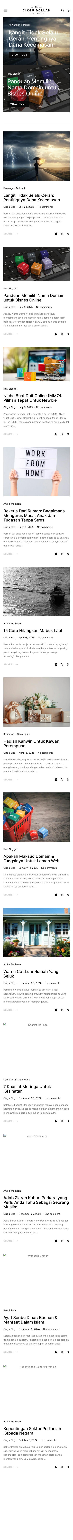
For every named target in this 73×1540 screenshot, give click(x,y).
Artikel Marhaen (12, 503)
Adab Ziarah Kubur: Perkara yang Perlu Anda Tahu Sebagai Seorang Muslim (36, 1202)
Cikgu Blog (9, 206)
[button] (68, 10)
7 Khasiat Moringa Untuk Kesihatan (27, 1089)
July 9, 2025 (26, 307)
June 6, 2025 (26, 527)
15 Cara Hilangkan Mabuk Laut (32, 630)
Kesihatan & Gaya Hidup (16, 734)
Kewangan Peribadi (19, 24)
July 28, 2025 (26, 206)
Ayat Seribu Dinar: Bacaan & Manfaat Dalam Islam (30, 1320)
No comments (45, 206)
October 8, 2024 (28, 1440)
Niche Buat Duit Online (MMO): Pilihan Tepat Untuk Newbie (32, 398)
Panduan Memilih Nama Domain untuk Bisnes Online (33, 87)
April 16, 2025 (26, 752)
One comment (52, 1213)
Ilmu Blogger (14, 73)
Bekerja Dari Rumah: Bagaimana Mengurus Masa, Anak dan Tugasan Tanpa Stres (34, 515)
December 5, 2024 (29, 1329)
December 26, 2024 (30, 1213)
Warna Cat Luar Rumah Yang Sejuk (30, 974)
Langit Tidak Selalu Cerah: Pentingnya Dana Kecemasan (33, 38)
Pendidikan (9, 1310)
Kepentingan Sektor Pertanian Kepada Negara (32, 1431)
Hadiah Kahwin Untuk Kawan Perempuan (31, 743)
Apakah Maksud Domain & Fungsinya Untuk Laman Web (31, 858)
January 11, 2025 (28, 867)
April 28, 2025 (26, 637)
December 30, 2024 (30, 983)
